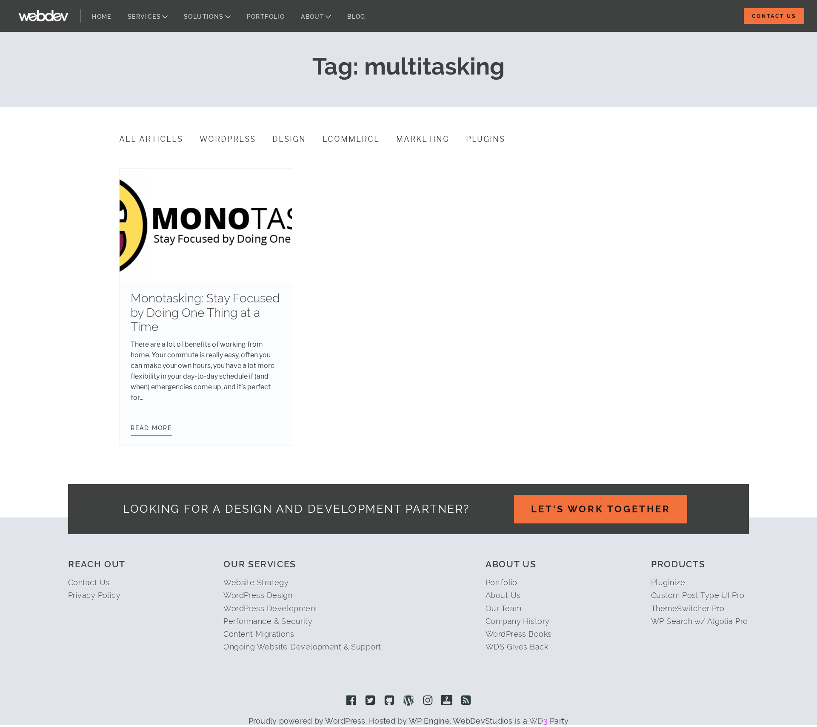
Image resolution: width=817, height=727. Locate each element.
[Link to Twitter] (370, 701)
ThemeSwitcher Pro (687, 608)
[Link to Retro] (446, 701)
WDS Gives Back (517, 646)
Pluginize (668, 582)
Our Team (504, 608)
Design (289, 139)
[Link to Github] (389, 701)
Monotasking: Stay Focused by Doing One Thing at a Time (205, 312)
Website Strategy (256, 582)
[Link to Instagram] (427, 701)
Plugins (485, 139)
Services (144, 16)
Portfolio (266, 16)
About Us (503, 595)
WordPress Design (257, 595)
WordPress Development (270, 608)
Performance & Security (267, 621)
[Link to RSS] (465, 701)
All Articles (151, 139)
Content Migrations (258, 633)
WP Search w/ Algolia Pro (699, 621)
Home (101, 16)
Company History (518, 621)
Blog (356, 16)
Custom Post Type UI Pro (697, 595)
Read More (151, 428)
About (312, 16)
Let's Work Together (601, 508)
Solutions (204, 16)
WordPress (228, 139)
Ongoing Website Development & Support (302, 646)
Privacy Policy (94, 595)
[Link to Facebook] (351, 701)
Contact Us (774, 16)
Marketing (422, 139)
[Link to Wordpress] (408, 701)
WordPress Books (519, 633)
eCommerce (351, 139)
